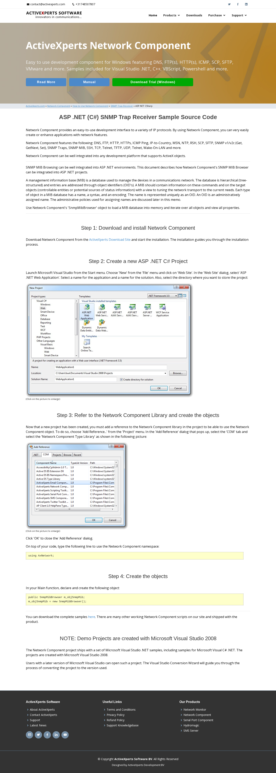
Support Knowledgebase (123, 725)
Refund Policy (115, 720)
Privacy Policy (115, 714)
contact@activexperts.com (47, 4)
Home (153, 15)
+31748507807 (85, 4)
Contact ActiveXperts (43, 714)
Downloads (194, 15)
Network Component (197, 714)
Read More (46, 82)
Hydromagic (191, 725)
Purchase (215, 15)
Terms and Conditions (121, 709)
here (91, 617)
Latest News (38, 725)
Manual (89, 82)
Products (169, 15)
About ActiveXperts (42, 709)
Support (237, 15)
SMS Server (190, 730)
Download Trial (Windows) (153, 82)
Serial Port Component (198, 720)
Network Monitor (194, 709)
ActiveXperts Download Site (110, 239)
